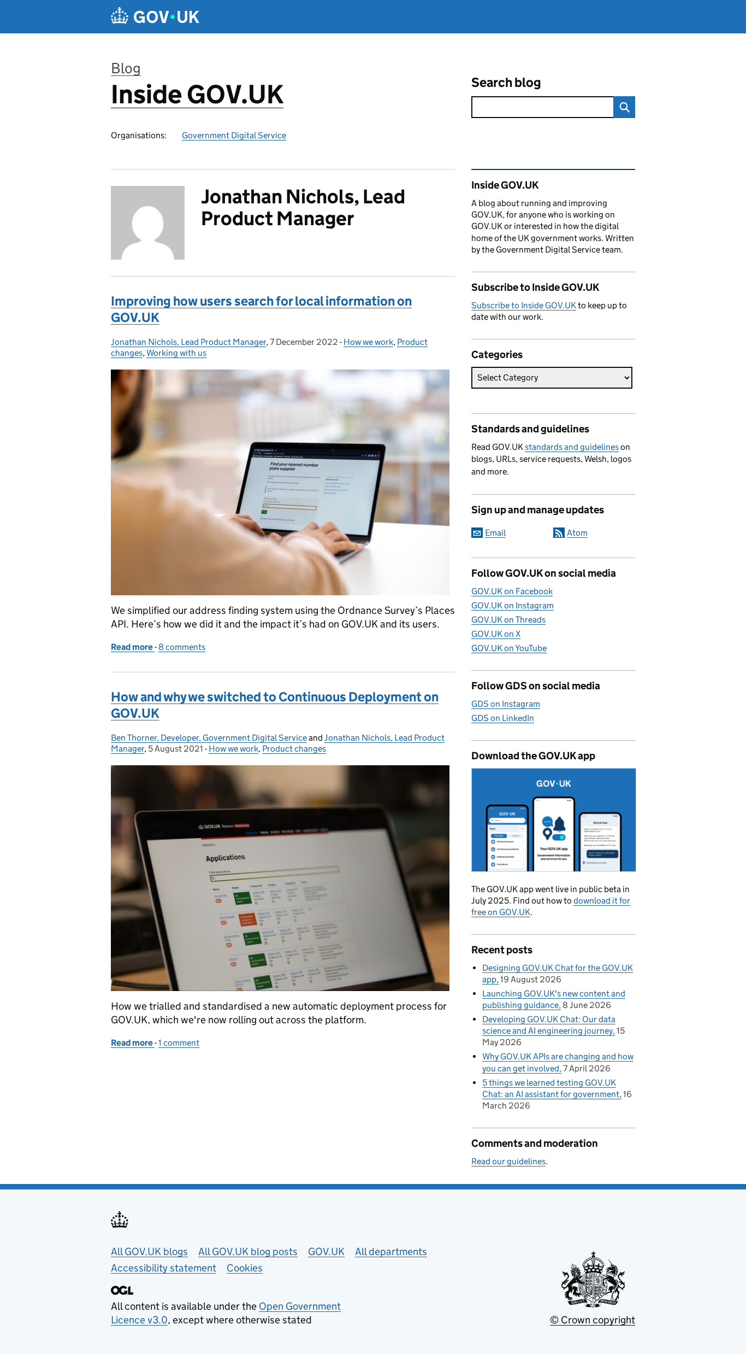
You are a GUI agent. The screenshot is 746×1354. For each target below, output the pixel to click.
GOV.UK (326, 1251)
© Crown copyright (592, 1320)
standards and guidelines (572, 447)
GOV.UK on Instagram (512, 605)
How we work (368, 342)
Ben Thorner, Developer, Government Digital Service (209, 737)
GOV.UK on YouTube (509, 648)
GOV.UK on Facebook (512, 591)
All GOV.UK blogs (149, 1251)
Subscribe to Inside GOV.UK (523, 305)
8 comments (181, 647)
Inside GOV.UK (197, 94)
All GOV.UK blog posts (248, 1251)
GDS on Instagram (505, 704)
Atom (577, 532)
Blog (126, 68)
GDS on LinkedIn (502, 718)
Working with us (176, 353)
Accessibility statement (163, 1268)
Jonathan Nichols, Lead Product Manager (188, 342)
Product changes (294, 748)
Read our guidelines (508, 1161)
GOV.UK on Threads (508, 619)
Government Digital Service (234, 135)
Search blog (506, 82)
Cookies (245, 1268)
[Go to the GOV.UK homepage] (155, 17)
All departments (391, 1251)
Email (495, 532)
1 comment (178, 1043)
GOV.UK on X (495, 634)
